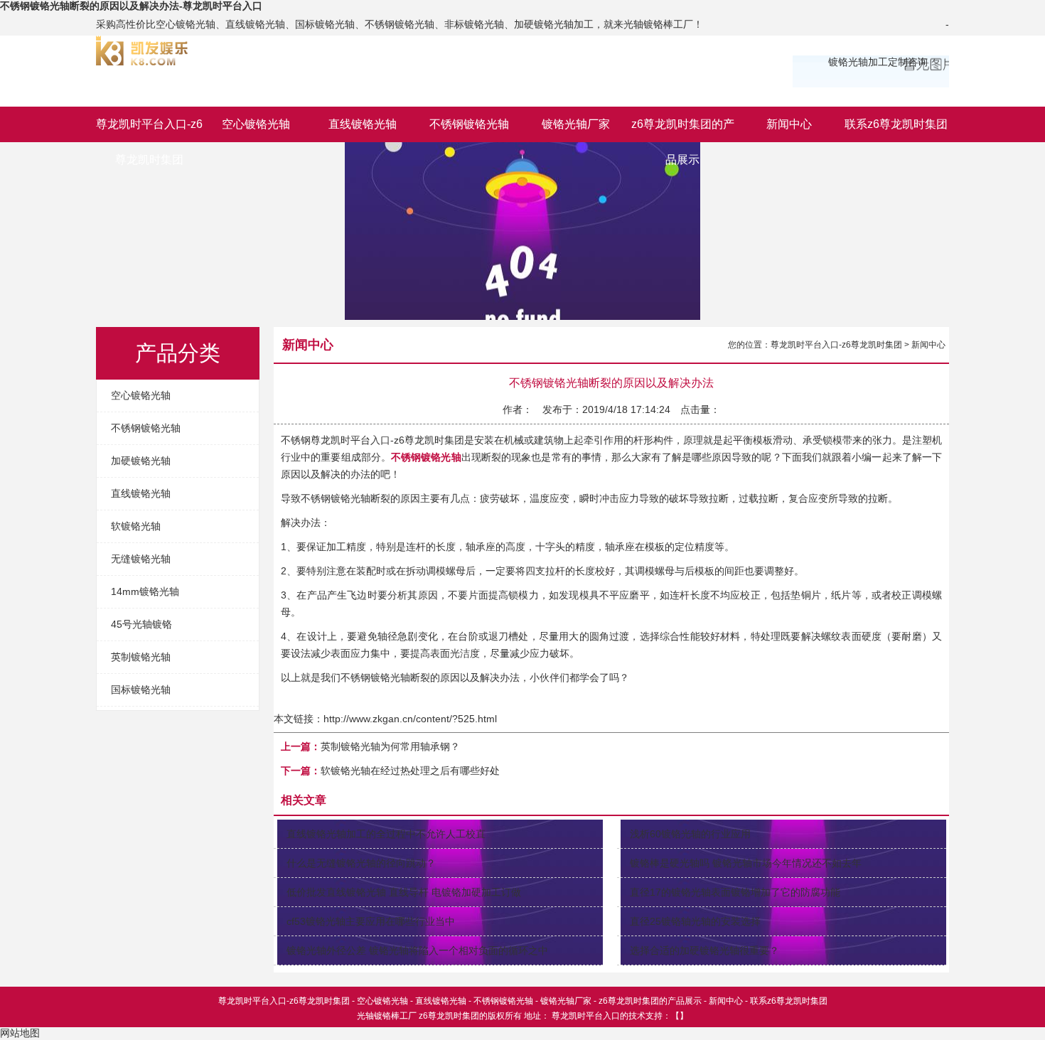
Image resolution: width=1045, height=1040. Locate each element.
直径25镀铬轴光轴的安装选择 (695, 921)
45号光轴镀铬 (141, 624)
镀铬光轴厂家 (576, 124)
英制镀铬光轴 (141, 657)
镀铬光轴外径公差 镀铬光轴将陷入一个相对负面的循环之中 (417, 950)
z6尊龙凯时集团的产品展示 (682, 130)
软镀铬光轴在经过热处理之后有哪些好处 (410, 770)
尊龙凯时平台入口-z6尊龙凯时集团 (149, 130)
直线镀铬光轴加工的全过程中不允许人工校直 (386, 834)
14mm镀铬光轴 (145, 591)
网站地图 (20, 1033)
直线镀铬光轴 (362, 124)
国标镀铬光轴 (141, 689)
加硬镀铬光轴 (141, 460)
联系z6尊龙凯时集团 (896, 124)
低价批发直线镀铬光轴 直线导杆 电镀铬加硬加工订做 (403, 892)
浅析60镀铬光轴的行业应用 (690, 834)
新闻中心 (789, 124)
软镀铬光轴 (136, 526)
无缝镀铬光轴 (141, 558)
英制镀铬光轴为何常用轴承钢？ (390, 746)
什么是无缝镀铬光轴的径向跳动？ (361, 863)
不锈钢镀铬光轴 (469, 124)
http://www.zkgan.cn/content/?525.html (410, 718)
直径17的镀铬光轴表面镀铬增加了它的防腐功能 (735, 892)
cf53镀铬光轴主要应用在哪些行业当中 (370, 921)
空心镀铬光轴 (256, 124)
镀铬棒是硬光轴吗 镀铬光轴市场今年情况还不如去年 (746, 863)
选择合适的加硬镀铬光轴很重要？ (704, 950)
